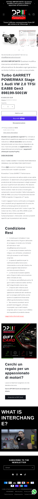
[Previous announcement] (3, 4)
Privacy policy (28, 491)
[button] (4, 14)
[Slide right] (23, 50)
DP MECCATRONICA (11, 489)
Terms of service (8, 494)
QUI (7, 167)
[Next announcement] (35, 4)
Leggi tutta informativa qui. (14, 316)
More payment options (19, 122)
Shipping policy (18, 494)
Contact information (30, 494)
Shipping (3, 100)
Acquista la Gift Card (15, 397)
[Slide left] (15, 50)
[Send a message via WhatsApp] (34, 492)
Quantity (4, 103)
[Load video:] (19, 439)
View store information (10, 132)
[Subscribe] (32, 467)
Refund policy (19, 491)
